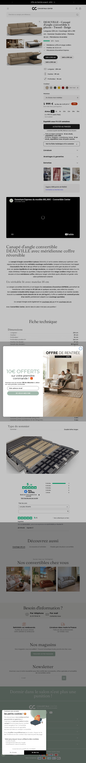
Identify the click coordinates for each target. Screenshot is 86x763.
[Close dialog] (80, 348)
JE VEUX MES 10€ (23, 393)
